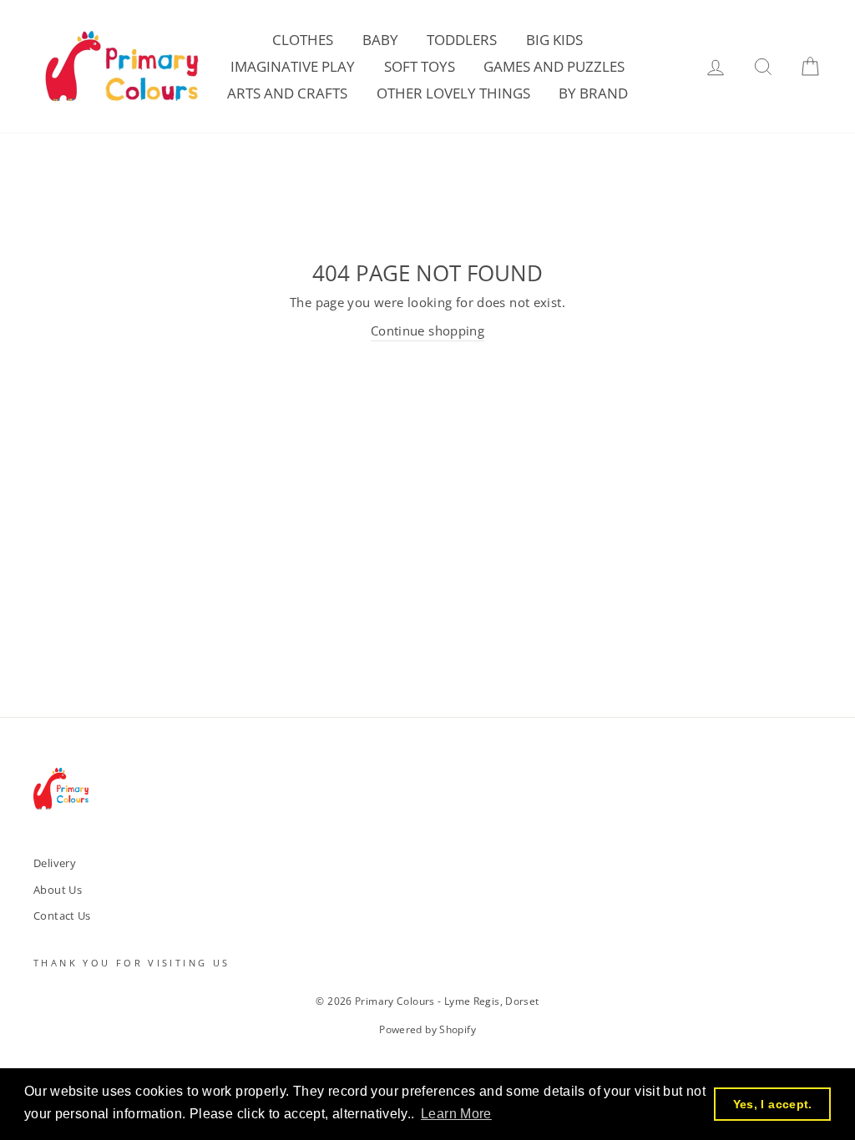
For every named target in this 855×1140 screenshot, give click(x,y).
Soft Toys (419, 66)
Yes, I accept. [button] (772, 1104)
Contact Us (62, 915)
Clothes (302, 39)
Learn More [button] (456, 1114)
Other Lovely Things (453, 93)
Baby (380, 39)
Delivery (54, 862)
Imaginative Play (292, 66)
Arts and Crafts (287, 93)
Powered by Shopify (427, 1029)
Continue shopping (427, 330)
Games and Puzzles (554, 66)
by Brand (593, 93)
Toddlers (462, 39)
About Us (57, 889)
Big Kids (554, 39)
